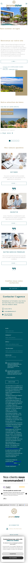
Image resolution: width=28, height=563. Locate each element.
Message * (9, 355)
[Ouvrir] (1, 4)
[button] (9, 140)
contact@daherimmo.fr (10, 311)
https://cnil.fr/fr (9, 427)
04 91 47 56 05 (8, 308)
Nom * (7, 328)
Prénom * (8, 335)
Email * (7, 341)
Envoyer (12, 382)
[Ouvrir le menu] (26, 4)
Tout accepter (13, 557)
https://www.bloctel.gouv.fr (12, 448)
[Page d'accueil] (14, 3)
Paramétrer (13, 553)
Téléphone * (9, 348)
